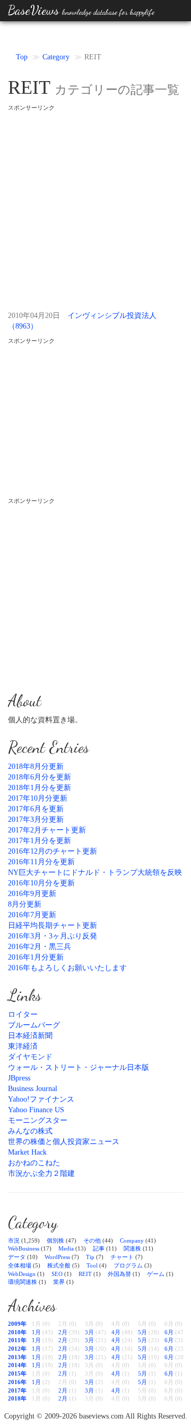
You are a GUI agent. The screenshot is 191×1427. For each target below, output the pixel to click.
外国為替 (119, 1274)
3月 (89, 1332)
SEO (57, 1274)
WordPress (57, 1257)
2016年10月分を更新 (41, 883)
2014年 (17, 1365)
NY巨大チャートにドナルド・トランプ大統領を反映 (95, 872)
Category (56, 57)
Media (66, 1248)
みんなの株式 (30, 1131)
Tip (90, 1257)
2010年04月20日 (34, 316)
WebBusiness (23, 1248)
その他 (92, 1240)
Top (22, 57)
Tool (92, 1265)
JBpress (19, 1078)
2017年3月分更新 (36, 819)
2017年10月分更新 (37, 798)
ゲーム (155, 1274)
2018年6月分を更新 (39, 777)
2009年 (17, 1323)
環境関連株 (22, 1282)
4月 (115, 1332)
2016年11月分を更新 (41, 862)
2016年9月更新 (32, 894)
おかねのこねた (34, 1163)
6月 (168, 1332)
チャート (122, 1257)
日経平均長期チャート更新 (52, 925)
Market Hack (27, 1152)
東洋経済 (23, 1046)
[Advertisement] (95, 207)
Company (132, 1240)
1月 (36, 1332)
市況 (14, 1240)
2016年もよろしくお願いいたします (67, 968)
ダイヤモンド (30, 1057)
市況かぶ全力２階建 (41, 1173)
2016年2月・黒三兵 (39, 947)
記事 (99, 1248)
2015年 (17, 1373)
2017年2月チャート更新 (47, 830)
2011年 (17, 1340)
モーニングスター (37, 1120)
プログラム (128, 1265)
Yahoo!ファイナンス (41, 1099)
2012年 (17, 1348)
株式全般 (59, 1265)
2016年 (17, 1382)
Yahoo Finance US (36, 1110)
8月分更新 (24, 904)
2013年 (17, 1357)
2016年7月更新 (32, 915)
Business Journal (32, 1089)
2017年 (17, 1390)
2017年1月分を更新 (39, 841)
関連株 (132, 1248)
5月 (142, 1332)
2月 (62, 1332)
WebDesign (22, 1274)
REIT (85, 1274)
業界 (59, 1282)
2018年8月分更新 (36, 766)
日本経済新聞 (30, 1036)
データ (16, 1257)
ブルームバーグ (34, 1025)
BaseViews (81, 10)
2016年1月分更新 (36, 957)
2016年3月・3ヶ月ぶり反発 (52, 936)
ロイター (23, 1014)
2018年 (17, 1398)
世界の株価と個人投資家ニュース (63, 1142)
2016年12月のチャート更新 (52, 851)
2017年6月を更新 (36, 809)
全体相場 (19, 1265)
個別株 (55, 1240)
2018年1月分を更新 (39, 788)
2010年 (17, 1332)
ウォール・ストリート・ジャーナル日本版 (78, 1067)
